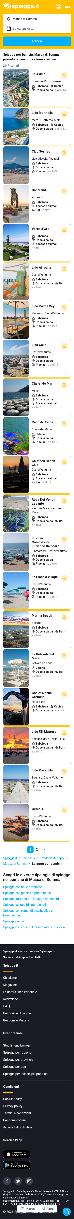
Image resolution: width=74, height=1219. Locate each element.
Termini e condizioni (17, 1113)
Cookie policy (12, 1099)
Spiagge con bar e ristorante (22, 887)
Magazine (10, 985)
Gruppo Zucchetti (29, 957)
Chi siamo (10, 978)
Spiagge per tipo (14, 1067)
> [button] (44, 849)
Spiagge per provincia (18, 1060)
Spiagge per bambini (47, 899)
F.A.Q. (6, 1006)
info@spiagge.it (28, 1204)
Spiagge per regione (17, 1052)
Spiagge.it (10, 858)
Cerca (37, 41)
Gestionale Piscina (16, 1020)
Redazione (10, 999)
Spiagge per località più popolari (25, 1074)
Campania (28, 858)
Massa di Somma (15, 864)
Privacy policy (12, 1106)
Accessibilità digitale (17, 1127)
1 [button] (30, 849)
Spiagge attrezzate (16, 899)
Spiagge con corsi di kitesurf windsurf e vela (34, 927)
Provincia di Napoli (52, 858)
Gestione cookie (14, 1120)
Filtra (50, 1208)
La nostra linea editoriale (20, 992)
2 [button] (37, 849)
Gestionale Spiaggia (17, 1013)
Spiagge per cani (14, 921)
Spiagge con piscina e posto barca (27, 893)
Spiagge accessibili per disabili (25, 905)
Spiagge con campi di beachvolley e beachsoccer (28, 913)
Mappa (30, 1208)
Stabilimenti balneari (17, 1045)
